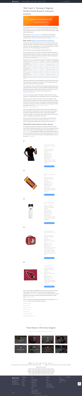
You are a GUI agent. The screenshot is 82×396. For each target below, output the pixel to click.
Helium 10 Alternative (34, 390)
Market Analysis (36, 40)
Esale (60, 382)
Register (68, 1)
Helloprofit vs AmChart (27, 303)
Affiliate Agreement (34, 380)
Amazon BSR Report (49, 385)
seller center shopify (30, 297)
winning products (31, 136)
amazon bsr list (54, 37)
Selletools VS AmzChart (27, 309)
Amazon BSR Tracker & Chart (36, 34)
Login (65, 1)
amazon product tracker (43, 57)
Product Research (48, 40)
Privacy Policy (33, 383)
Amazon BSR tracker (26, 305)
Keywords (23, 380)
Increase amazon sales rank (27, 313)
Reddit (37, 363)
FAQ (32, 388)
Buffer (46, 363)
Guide (47, 379)
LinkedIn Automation (62, 380)
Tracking (23, 385)
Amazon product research (27, 307)
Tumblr (40, 363)
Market (35, 1)
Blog (47, 382)
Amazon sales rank (33, 28)
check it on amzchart (49, 166)
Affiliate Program (34, 379)
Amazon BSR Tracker (33, 293)
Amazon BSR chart (26, 311)
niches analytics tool (31, 315)
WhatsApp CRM (61, 379)
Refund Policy (33, 382)
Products (23, 1)
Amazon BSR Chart (52, 119)
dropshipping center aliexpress (42, 105)
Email (43, 363)
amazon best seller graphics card (31, 107)
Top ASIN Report (49, 383)
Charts (32, 1)
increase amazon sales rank (28, 92)
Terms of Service (34, 385)
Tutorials (47, 380)
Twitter (33, 363)
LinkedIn (49, 363)
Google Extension (34, 391)
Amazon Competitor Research (36, 393)
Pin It (52, 363)
